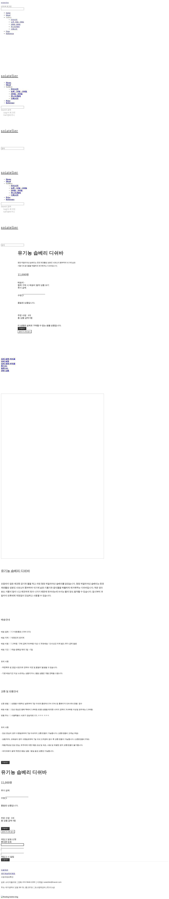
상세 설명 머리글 (8, 359)
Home (8, 13)
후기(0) (4, 366)
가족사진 (14, 29)
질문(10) (4, 368)
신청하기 (5, 860)
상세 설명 (5, 361)
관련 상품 (5, 371)
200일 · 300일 (15, 24)
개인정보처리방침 (8, 873)
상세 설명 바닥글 (8, 364)
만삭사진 (14, 19)
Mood (8, 15)
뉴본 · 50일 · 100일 (17, 22)
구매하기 (5, 762)
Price (8, 31)
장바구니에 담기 (8, 831)
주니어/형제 (15, 26)
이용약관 (4, 870)
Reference (10, 33)
